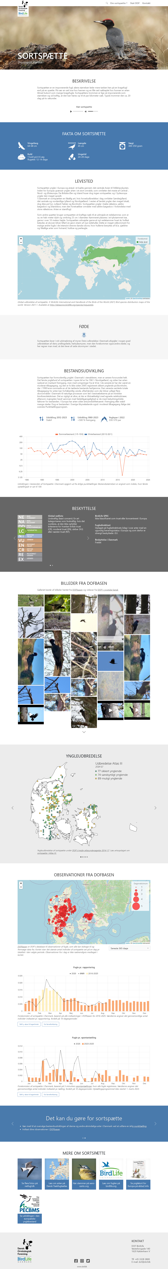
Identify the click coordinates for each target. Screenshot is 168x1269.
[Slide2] (84, 603)
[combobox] (129, 948)
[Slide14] (110, 686)
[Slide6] (57, 621)
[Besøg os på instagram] (82, 1261)
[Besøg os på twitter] (88, 1261)
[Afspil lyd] (71, 111)
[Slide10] (84, 655)
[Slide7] (84, 622)
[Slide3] (110, 622)
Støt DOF (135, 3)
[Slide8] (137, 624)
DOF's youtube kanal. (108, 589)
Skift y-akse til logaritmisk (29, 1024)
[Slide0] (50, 565)
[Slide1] (52, 565)
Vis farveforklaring (50, 1024)
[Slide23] (31, 714)
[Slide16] (84, 687)
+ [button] (21, 238)
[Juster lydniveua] (86, 111)
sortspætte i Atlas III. (46, 853)
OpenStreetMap (137, 298)
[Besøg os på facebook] (76, 1261)
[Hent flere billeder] (84, 732)
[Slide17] (137, 690)
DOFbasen (77, 589)
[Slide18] (31, 695)
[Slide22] (110, 710)
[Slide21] (137, 710)
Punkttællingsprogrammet (109, 1126)
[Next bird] (165, 38)
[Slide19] (57, 702)
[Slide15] (57, 685)
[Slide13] (110, 661)
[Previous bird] (2, 38)
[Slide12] (31, 662)
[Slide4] (137, 604)
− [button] (21, 242)
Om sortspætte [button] (118, 3)
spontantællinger (84, 1086)
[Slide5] (31, 622)
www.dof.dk (82, 1266)
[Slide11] (137, 658)
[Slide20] (84, 712)
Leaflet (128, 298)
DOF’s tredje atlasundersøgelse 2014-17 (90, 850)
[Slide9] (57, 653)
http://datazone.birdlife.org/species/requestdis (71, 304)
